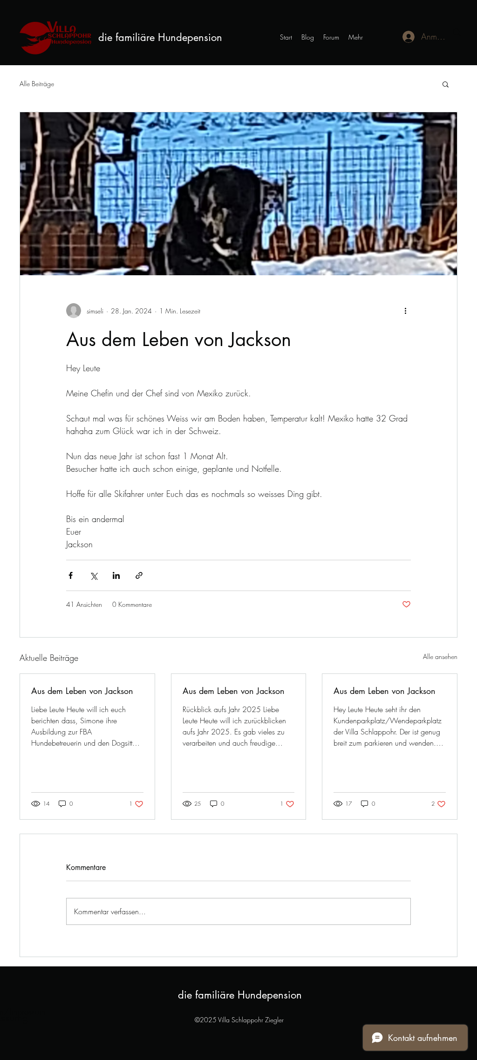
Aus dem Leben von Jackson (82, 690)
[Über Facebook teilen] (70, 575)
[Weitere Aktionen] (405, 310)
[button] (445, 84)
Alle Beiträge (37, 83)
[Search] (457, 32)
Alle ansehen (440, 656)
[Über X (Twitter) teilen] (93, 575)
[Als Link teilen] (139, 575)
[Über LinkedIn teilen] (116, 575)
